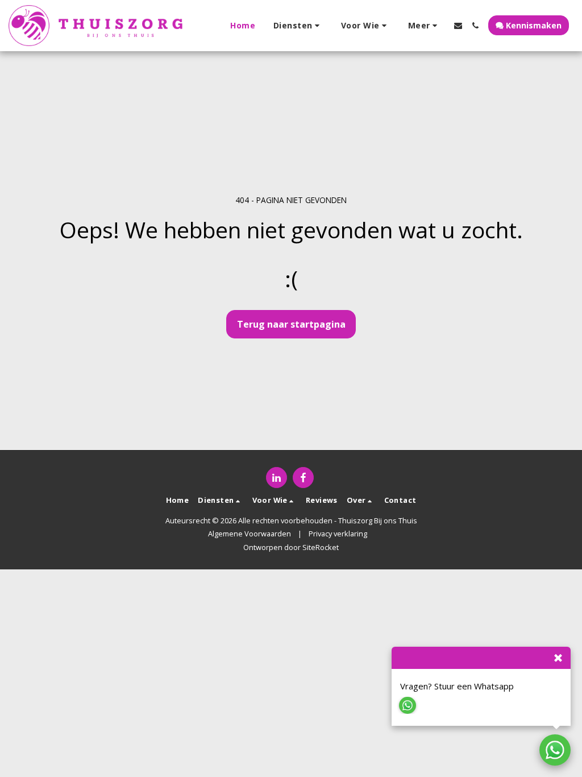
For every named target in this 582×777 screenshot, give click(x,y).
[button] (298, 26)
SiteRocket (320, 547)
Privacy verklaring (338, 533)
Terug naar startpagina (291, 324)
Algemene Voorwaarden (249, 533)
